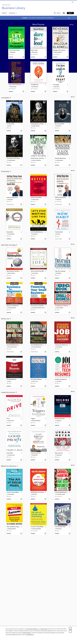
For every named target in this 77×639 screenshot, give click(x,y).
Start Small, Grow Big (8, 245)
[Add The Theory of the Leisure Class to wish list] (21, 165)
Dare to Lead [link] (34, 50)
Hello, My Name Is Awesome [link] (14, 526)
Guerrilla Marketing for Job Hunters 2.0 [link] (38, 345)
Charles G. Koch (11, 455)
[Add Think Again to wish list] (67, 92)
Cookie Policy (30, 634)
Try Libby (24, 18)
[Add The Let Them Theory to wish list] (23, 57)
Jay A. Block (58, 381)
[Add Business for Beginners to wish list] (21, 313)
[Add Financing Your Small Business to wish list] (45, 313)
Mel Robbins (12, 52)
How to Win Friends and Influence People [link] (16, 84)
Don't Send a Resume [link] (36, 379)
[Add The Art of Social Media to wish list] (21, 499)
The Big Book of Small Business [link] (62, 305)
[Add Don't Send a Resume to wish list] (45, 386)
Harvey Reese (35, 273)
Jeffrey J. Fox (35, 381)
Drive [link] (8, 418)
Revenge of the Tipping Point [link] (60, 50)
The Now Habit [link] (59, 232)
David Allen (10, 199)
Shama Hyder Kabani (36, 528)
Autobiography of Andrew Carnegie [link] (38, 124)
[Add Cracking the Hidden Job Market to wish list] (69, 352)
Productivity (5, 171)
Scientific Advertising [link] (60, 158)
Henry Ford (58, 125)
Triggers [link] (33, 418)
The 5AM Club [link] (34, 84)
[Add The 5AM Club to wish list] (45, 92)
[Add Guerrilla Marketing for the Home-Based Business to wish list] (69, 499)
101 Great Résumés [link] (11, 379)
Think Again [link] (56, 84)
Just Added (5, 98)
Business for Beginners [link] (13, 305)
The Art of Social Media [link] (13, 492)
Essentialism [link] (10, 232)
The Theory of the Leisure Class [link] (14, 158)
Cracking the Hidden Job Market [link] (62, 345)
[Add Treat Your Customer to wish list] (69, 278)
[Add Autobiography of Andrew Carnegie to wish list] (45, 131)
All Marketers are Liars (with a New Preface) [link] (38, 492)
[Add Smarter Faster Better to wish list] (45, 205)
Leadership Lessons (8, 392)
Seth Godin (34, 494)
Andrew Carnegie (36, 125)
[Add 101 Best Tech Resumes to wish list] (69, 386)
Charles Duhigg (35, 199)
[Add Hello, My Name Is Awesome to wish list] (21, 534)
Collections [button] (12, 13)
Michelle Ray (35, 455)
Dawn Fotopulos (11, 273)
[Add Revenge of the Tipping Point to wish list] (67, 57)
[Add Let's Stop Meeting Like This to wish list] (45, 239)
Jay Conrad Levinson (12, 346)
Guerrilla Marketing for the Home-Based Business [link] (62, 492)
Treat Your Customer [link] (60, 271)
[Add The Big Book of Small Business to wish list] (69, 313)
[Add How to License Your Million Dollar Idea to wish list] (45, 278)
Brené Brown (35, 52)
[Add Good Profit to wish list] (21, 460)
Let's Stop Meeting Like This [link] (38, 232)
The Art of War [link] (10, 124)
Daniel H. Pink (11, 420)
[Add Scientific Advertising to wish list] (69, 165)
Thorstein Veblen (11, 160)
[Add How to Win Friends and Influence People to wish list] (23, 92)
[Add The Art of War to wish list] (21, 131)
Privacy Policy (44, 629)
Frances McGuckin (12, 307)
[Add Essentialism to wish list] (21, 239)
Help (73, 2)
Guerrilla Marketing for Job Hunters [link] (14, 345)
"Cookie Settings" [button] (26, 632)
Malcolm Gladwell (58, 52)
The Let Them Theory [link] (14, 50)
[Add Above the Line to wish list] (69, 460)
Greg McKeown (11, 234)
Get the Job (5, 319)
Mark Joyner (59, 528)
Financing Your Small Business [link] (38, 305)
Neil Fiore (58, 234)
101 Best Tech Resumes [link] (61, 379)
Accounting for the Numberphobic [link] (14, 271)
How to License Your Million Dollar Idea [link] (38, 271)
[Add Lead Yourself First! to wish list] (45, 460)
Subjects (4, 13)
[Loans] (64, 13)
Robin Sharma (35, 86)
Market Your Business (8, 466)
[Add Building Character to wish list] (69, 426)
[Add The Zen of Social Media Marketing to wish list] (45, 534)
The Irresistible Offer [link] (60, 526)
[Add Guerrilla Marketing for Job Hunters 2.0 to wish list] (45, 352)
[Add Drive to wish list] (21, 426)
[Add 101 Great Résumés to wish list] (21, 386)
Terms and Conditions (32, 629)
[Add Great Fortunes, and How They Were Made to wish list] (45, 165)
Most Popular (38, 24)
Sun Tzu (9, 125)
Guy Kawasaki (11, 494)
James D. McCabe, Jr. (36, 160)
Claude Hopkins (59, 160)
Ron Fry (9, 381)
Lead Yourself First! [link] (36, 453)
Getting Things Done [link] (12, 197)
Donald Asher (59, 346)
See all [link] (72, 24)
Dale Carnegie (13, 86)
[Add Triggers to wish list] (45, 426)
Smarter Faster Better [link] (36, 197)
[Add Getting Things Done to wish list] (21, 205)
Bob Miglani (58, 273)
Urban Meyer (59, 455)
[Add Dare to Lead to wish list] (45, 57)
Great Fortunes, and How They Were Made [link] (38, 158)
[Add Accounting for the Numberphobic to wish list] (21, 278)
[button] (57, 13)
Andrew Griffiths (59, 307)
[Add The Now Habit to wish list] (69, 239)
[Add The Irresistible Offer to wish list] (69, 534)
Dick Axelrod (35, 234)
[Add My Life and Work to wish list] (69, 131)
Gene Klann (58, 420)
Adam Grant (56, 86)
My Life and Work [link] (59, 124)
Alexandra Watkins (12, 528)
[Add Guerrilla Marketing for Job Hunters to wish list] (21, 352)
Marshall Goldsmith (36, 420)
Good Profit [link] (10, 453)
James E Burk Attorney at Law (38, 307)
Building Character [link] (60, 418)
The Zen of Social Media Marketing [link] (38, 526)
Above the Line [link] (59, 453)
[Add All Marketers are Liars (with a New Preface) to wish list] (45, 499)
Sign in (70, 13)
